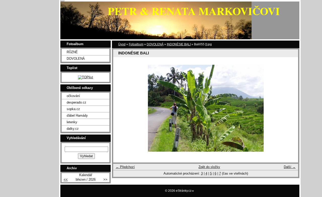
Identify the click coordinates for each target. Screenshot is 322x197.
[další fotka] (290, 108)
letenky (72, 122)
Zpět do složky (209, 167)
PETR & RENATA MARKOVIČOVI (194, 11)
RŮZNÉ (72, 52)
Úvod (122, 44)
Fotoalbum (136, 44)
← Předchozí (125, 167)
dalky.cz (73, 128)
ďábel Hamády (77, 115)
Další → (290, 167)
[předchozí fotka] (121, 108)
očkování (73, 96)
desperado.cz (76, 102)
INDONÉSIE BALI (179, 44)
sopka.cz (73, 109)
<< (66, 179)
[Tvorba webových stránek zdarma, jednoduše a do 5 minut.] (193, 191)
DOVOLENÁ (155, 44)
